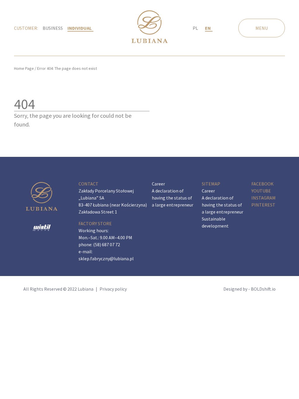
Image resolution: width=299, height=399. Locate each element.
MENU (261, 28)
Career (158, 184)
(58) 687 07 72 (106, 244)
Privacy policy (113, 289)
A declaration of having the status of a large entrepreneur (172, 198)
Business (53, 28)
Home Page (24, 68)
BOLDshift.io (263, 289)
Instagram (263, 198)
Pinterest (263, 205)
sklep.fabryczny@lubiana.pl (106, 258)
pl (195, 28)
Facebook (262, 184)
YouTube (261, 191)
